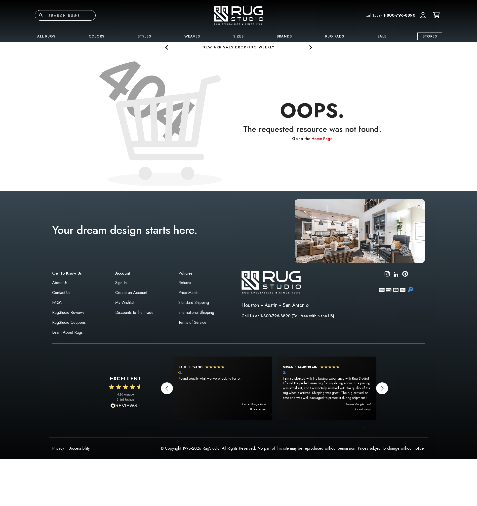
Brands (284, 36)
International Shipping (196, 312)
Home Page (322, 139)
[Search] (40, 15)
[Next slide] (310, 47)
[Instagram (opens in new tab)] (387, 275)
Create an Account (131, 292)
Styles (144, 36)
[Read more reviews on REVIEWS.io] (125, 406)
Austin (271, 305)
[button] (423, 15)
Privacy (58, 448)
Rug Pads (334, 36)
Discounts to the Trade (134, 312)
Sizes (238, 36)
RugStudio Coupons (69, 322)
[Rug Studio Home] (238, 15)
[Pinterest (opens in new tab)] (405, 275)
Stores (430, 36)
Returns (184, 283)
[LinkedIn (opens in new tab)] (396, 274)
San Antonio (296, 305)
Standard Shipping (193, 302)
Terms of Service (192, 322)
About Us (60, 283)
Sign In (121, 283)
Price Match (188, 292)
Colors (96, 36)
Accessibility (79, 448)
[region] (274, 388)
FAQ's (57, 302)
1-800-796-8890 (399, 15)
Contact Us (61, 292)
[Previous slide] (166, 47)
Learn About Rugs (67, 332)
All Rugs (46, 36)
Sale (382, 36)
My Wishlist (124, 302)
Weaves (192, 36)
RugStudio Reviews (68, 312)
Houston (250, 305)
